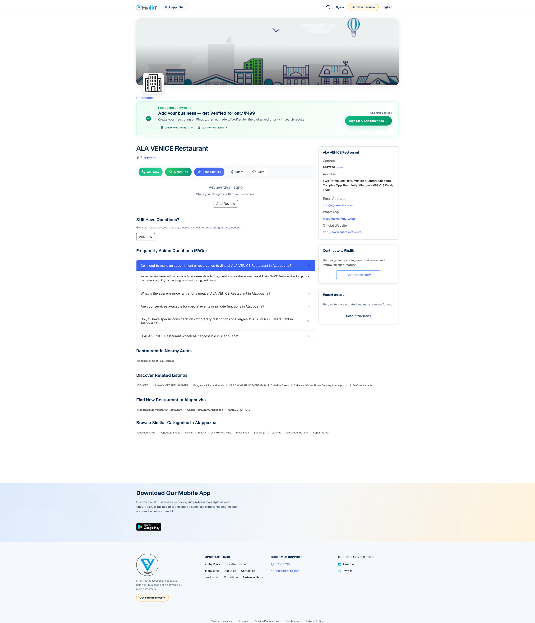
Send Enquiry (213, 172)
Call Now (155, 172)
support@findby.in (287, 593)
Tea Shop (277, 469)
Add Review (225, 212)
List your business (363, 7)
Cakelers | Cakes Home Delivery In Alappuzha (322, 422)
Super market (323, 469)
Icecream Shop (148, 469)
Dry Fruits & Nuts (223, 469)
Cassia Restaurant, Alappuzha (207, 446)
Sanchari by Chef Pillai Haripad (157, 397)
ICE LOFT (144, 422)
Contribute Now (357, 275)
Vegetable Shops (172, 469)
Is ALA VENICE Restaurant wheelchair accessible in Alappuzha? (191, 344)
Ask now (147, 245)
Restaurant (146, 98)
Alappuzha (149, 157)
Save (262, 172)
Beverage (261, 469)
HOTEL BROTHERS (241, 446)
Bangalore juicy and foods (210, 422)
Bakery (203, 469)
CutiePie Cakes (281, 422)
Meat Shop (244, 469)
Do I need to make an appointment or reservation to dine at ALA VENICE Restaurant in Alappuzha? (217, 274)
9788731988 (283, 586)
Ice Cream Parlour (299, 469)
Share (241, 172)
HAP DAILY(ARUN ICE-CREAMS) (249, 422)
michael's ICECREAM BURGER (172, 422)
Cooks (190, 469)
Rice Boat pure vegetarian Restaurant (161, 446)
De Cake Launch (363, 422)
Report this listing (357, 316)
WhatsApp (182, 172)
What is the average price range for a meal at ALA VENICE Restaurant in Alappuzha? (207, 302)
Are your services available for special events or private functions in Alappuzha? (204, 315)
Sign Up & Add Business (364, 121)
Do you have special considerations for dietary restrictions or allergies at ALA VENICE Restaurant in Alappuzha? (218, 329)
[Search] (328, 7)
